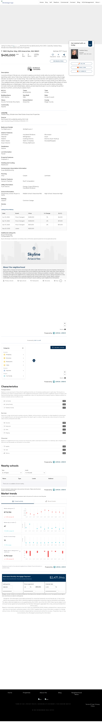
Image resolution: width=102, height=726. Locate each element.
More (98, 3)
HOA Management (88, 2)
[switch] (53, 56)
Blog (78, 2)
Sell (51, 2)
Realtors (56, 2)
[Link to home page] (8, 2)
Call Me (82, 63)
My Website (82, 71)
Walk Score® (37, 340)
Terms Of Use (90, 704)
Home (42, 2)
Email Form (82, 67)
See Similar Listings (58, 61)
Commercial (64, 2)
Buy (46, 2)
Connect (72, 2)
